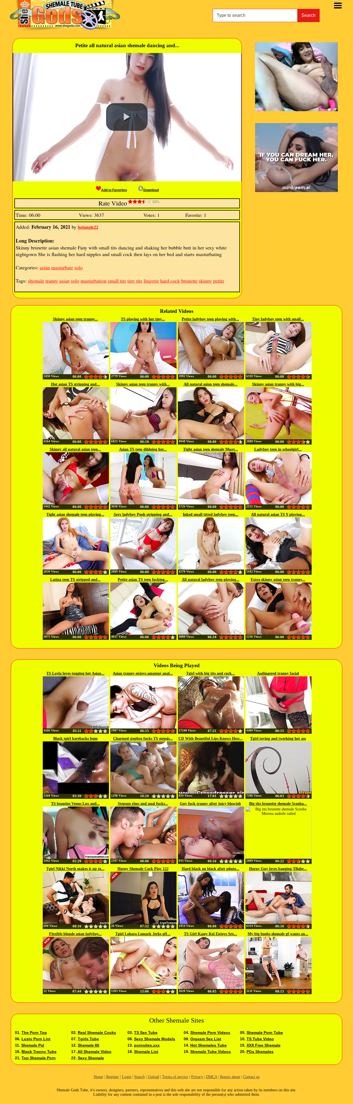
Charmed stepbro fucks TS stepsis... (143, 738)
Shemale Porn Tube (265, 1032)
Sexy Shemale (91, 1058)
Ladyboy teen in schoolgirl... (278, 449)
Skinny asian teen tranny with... (143, 384)
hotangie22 (88, 227)
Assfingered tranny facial (278, 673)
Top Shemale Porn (39, 1058)
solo (78, 267)
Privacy (197, 1077)
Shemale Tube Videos (210, 1051)
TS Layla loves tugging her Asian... (75, 673)
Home (98, 1077)
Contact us (251, 1077)
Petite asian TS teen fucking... (143, 580)
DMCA (211, 1077)
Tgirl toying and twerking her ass (278, 738)
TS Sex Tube (145, 1032)
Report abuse (230, 1077)
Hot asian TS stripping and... (75, 384)
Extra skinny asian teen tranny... (278, 580)
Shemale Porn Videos (210, 1032)
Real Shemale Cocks (97, 1032)
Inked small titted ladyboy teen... (210, 514)
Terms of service (175, 1077)
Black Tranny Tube (39, 1051)
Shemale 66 (88, 1045)
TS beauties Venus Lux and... (75, 804)
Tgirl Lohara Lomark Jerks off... (142, 934)
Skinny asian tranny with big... (278, 384)
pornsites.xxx (147, 1045)
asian (45, 267)
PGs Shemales (260, 1051)
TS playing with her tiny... (143, 319)
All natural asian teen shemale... (210, 384)
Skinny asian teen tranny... (75, 319)
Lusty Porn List (36, 1039)
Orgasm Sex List (205, 1039)
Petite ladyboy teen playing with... (210, 319)
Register (112, 1077)
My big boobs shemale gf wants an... (278, 934)
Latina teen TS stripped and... (75, 580)
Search (308, 15)
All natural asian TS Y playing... (278, 514)
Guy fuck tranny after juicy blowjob (210, 804)
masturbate (62, 267)
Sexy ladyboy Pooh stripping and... (143, 514)
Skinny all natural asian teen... (75, 449)
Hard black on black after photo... (210, 869)
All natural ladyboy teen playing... (210, 580)
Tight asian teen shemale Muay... (210, 449)
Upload (153, 1077)
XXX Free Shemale (263, 1045)
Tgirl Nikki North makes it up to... (75, 869)
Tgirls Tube (88, 1039)
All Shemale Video (94, 1051)
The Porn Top (34, 1032)
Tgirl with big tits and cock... (210, 673)
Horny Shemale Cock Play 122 (143, 869)
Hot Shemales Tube (208, 1045)
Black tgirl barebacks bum (75, 738)
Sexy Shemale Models (154, 1039)
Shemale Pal (32, 1045)
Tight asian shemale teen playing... (75, 514)
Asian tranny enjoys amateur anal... (143, 673)
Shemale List (146, 1051)
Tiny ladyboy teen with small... (278, 319)
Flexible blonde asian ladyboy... (75, 934)
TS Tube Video (260, 1039)
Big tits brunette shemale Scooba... (278, 804)
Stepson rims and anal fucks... (143, 804)
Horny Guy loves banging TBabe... (278, 869)
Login (126, 1077)
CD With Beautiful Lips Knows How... (210, 738)
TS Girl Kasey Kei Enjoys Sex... (210, 934)
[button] (127, 117)
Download (151, 190)
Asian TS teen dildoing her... (143, 449)
